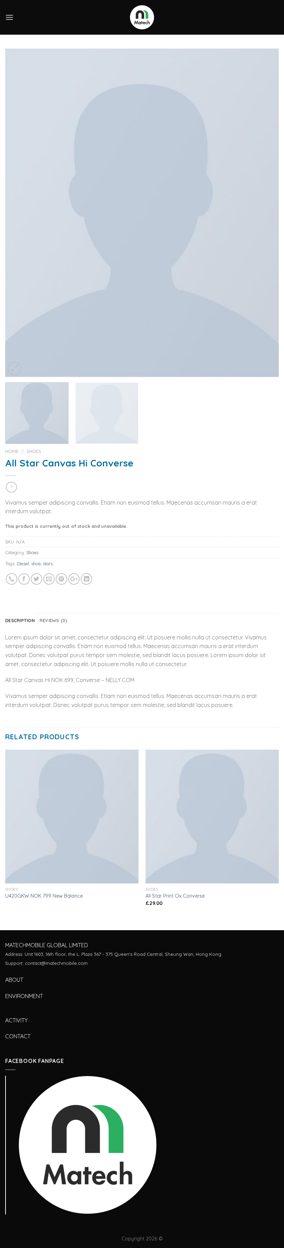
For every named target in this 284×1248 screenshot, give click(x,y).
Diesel (23, 563)
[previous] (19, 213)
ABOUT (14, 979)
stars (48, 563)
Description (20, 620)
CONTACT (17, 1036)
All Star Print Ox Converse (175, 896)
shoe (36, 563)
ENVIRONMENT (24, 996)
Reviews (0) (53, 620)
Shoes (33, 451)
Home (11, 451)
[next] (264, 213)
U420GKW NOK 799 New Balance (44, 896)
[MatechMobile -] (142, 17)
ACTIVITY (16, 1020)
